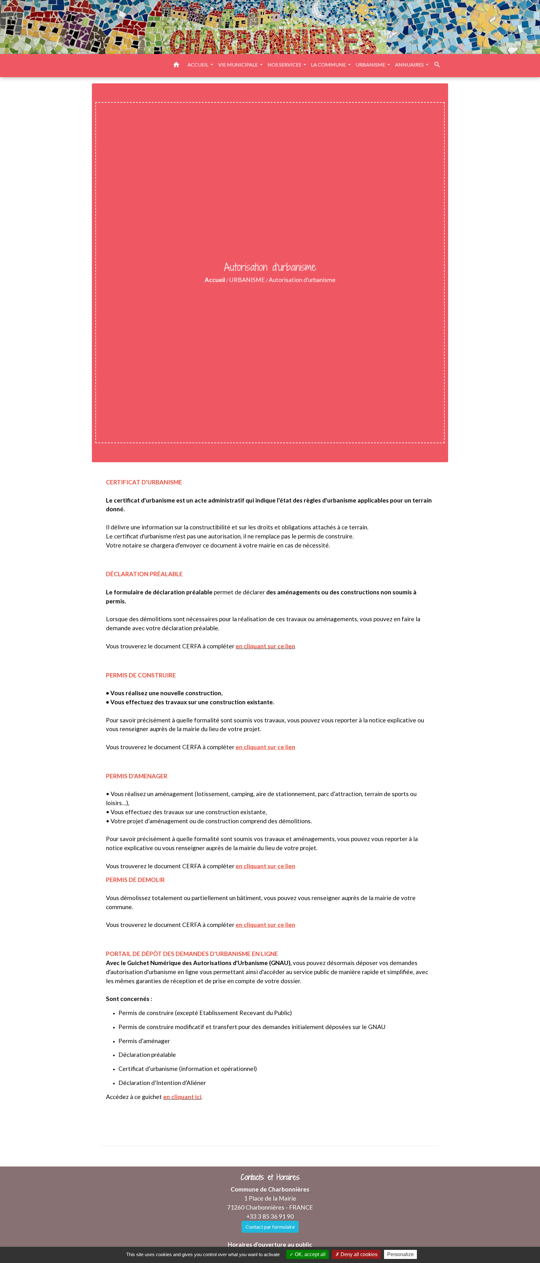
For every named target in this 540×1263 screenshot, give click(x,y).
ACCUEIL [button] (198, 64)
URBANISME (247, 279)
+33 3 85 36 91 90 (270, 1216)
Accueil (215, 279)
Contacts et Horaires (270, 1177)
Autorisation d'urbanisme (302, 279)
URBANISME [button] (371, 64)
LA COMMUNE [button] (329, 64)
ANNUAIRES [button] (410, 64)
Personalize (400, 1254)
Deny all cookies (358, 1254)
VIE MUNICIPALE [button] (238, 64)
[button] (176, 65)
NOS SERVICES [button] (285, 64)
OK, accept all (309, 1254)
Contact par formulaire (270, 1227)
